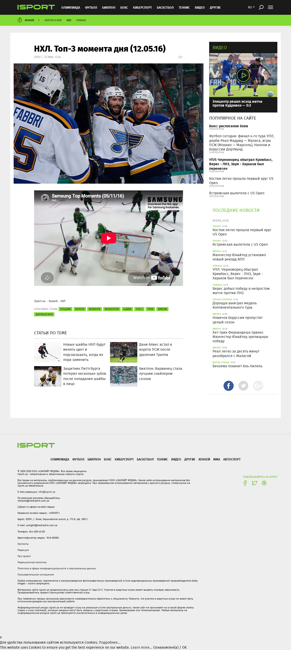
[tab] (228, 386)
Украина (81, 20)
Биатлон (108, 7)
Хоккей (29, 20)
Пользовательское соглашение (36, 574)
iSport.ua (39, 301)
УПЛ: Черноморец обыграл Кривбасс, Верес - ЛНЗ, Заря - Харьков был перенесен (241, 164)
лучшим (65, 309)
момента (94, 309)
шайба (127, 309)
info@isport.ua (46, 492)
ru (250, 7)
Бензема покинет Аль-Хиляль (237, 366)
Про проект (24, 556)
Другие (215, 7)
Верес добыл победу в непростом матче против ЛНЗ (241, 290)
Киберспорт (142, 7)
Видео (220, 47)
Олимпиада (70, 7)
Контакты (23, 544)
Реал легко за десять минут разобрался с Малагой (236, 353)
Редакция (23, 550)
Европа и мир (53, 20)
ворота (79, 309)
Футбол (91, 7)
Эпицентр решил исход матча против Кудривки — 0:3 (237, 103)
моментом (112, 309)
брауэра (162, 309)
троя (150, 309)
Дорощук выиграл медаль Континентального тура (235, 305)
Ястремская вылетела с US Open (236, 193)
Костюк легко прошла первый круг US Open (241, 180)
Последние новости (236, 210)
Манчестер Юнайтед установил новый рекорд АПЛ (239, 257)
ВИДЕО (200, 7)
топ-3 (139, 309)
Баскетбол (165, 7)
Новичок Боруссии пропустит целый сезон (238, 320)
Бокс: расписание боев (228, 126)
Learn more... (141, 647)
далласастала (44, 314)
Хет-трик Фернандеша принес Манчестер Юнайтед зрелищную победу (240, 337)
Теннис (184, 7)
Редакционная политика (32, 562)
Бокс (124, 7)
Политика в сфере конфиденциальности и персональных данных (57, 568)
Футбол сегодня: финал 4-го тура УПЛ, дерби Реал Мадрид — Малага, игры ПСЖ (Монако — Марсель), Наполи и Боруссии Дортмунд (241, 142)
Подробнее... (109, 642)
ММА (216, 459)
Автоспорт (232, 459)
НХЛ (69, 20)
